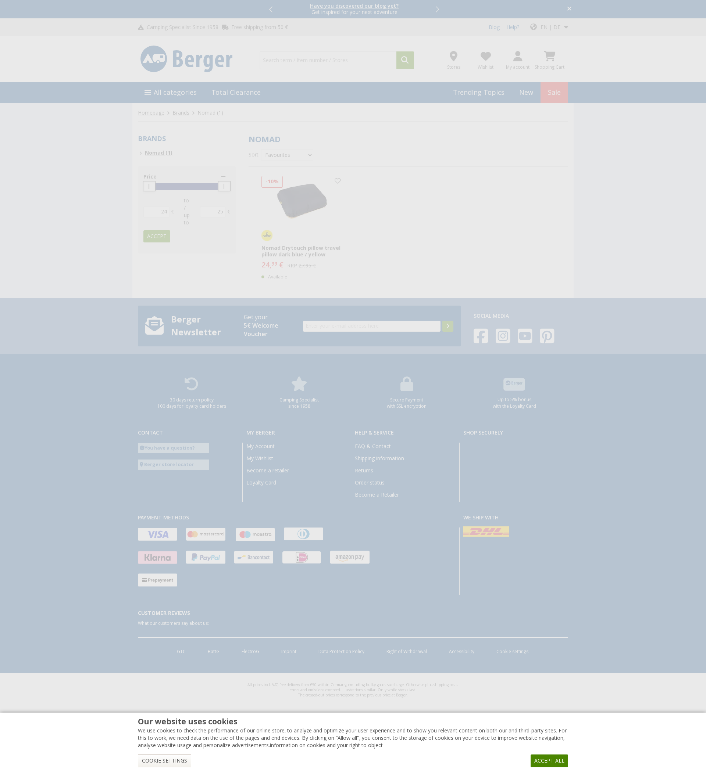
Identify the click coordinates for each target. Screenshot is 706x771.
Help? (512, 27)
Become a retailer (267, 470)
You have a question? (170, 448)
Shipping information (379, 458)
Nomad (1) (158, 153)
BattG (214, 651)
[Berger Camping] (194, 59)
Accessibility (461, 651)
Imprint (288, 651)
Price (150, 177)
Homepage (151, 113)
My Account (260, 446)
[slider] (149, 186)
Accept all (549, 761)
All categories (175, 92)
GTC (181, 651)
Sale (554, 92)
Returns (364, 470)
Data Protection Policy (341, 651)
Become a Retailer (377, 495)
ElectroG (250, 651)
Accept (157, 236)
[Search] (405, 60)
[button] (271, 9)
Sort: (254, 155)
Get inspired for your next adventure (354, 9)
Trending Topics (478, 92)
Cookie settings (512, 651)
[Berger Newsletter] (447, 326)
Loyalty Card (261, 483)
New (526, 92)
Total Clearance (236, 92)
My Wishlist (259, 458)
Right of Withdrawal (406, 651)
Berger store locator (169, 464)
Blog (494, 27)
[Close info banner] (569, 9)
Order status (370, 483)
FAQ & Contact (373, 446)
